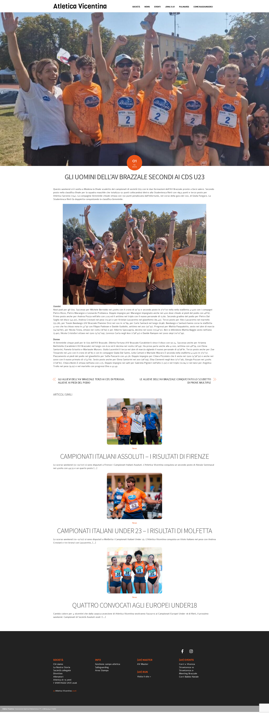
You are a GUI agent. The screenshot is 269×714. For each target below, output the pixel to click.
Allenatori (58, 676)
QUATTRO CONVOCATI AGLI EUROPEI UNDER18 (134, 605)
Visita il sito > (144, 676)
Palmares (184, 6)
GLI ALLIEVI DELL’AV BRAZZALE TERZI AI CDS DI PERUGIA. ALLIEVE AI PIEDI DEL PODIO (91, 381)
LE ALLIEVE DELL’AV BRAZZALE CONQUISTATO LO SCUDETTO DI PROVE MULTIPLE (175, 381)
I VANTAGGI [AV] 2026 (65, 682)
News (147, 6)
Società (136, 6)
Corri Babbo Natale (189, 676)
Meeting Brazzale (188, 673)
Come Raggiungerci (203, 6)
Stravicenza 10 (186, 667)
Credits (54, 709)
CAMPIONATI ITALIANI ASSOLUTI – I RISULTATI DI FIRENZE (134, 456)
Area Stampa (101, 670)
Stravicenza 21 (186, 670)
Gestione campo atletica (107, 664)
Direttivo (57, 673)
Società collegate (62, 670)
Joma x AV (170, 6)
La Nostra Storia (61, 667)
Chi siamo (58, 664)
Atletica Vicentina (63, 690)
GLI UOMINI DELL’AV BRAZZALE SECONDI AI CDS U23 (135, 176)
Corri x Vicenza (187, 664)
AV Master (142, 664)
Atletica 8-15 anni (62, 679)
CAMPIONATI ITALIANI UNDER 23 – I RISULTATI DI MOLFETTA (134, 530)
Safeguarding (102, 667)
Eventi (157, 6)
